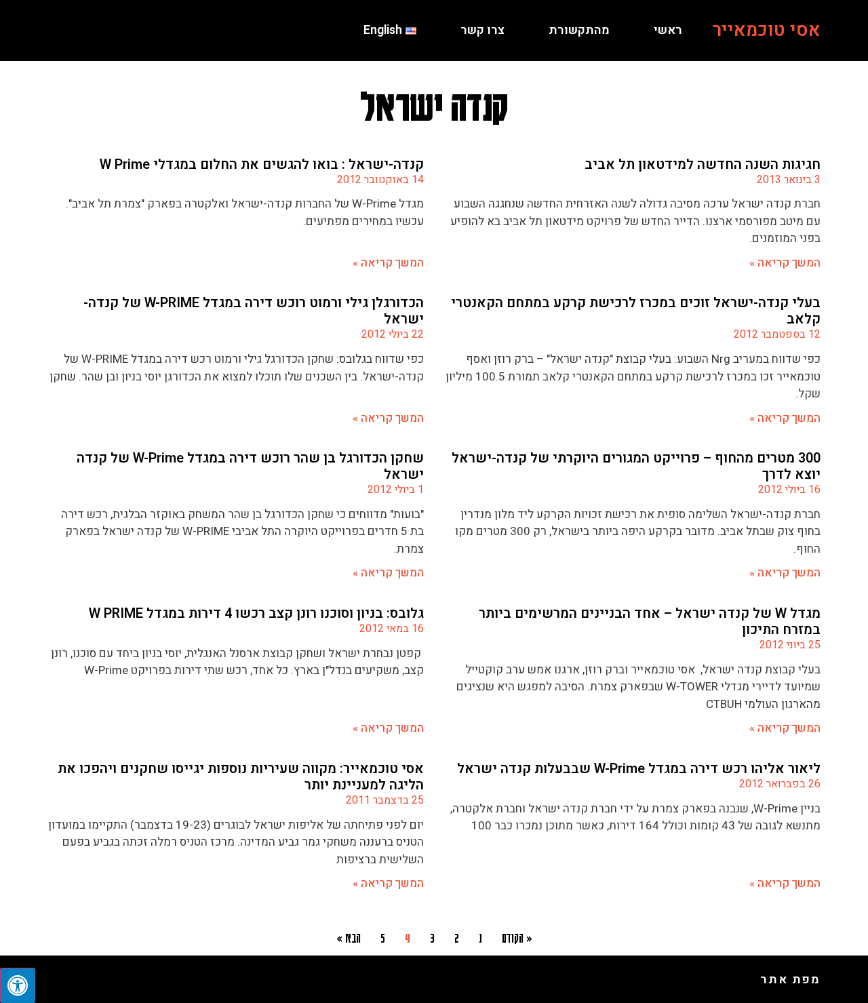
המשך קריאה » (785, 262)
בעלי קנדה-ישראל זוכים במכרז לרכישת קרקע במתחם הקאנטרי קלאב (636, 311)
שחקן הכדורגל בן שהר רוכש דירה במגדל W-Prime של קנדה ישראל (250, 466)
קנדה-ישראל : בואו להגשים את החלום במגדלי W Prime (262, 164)
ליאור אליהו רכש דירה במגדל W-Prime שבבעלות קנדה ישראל (639, 769)
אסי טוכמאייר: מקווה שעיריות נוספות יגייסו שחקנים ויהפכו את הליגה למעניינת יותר (241, 777)
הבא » (348, 937)
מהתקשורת (579, 30)
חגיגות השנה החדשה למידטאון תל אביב (703, 164)
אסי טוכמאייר (767, 30)
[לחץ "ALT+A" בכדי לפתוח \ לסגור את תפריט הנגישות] (17, 985)
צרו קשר (482, 30)
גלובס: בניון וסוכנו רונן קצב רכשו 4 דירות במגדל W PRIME (256, 613)
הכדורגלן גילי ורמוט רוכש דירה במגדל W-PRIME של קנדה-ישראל (253, 311)
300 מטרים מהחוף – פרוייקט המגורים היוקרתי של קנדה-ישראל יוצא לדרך (636, 466)
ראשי (668, 30)
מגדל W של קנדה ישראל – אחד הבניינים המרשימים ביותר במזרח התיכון (650, 622)
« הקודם (517, 937)
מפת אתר (790, 979)
